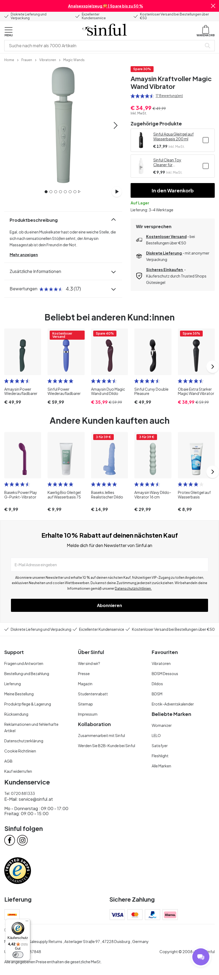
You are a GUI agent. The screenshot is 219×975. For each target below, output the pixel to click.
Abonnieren (109, 605)
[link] (9, 59)
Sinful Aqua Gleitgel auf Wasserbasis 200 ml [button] (173, 136)
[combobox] (104, 45)
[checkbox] (206, 140)
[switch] (18, 955)
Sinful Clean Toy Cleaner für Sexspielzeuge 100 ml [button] (172, 162)
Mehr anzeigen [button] (24, 254)
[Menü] (27, 922)
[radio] (133, 96)
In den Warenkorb (173, 190)
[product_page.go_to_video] (116, 191)
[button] (213, 6)
